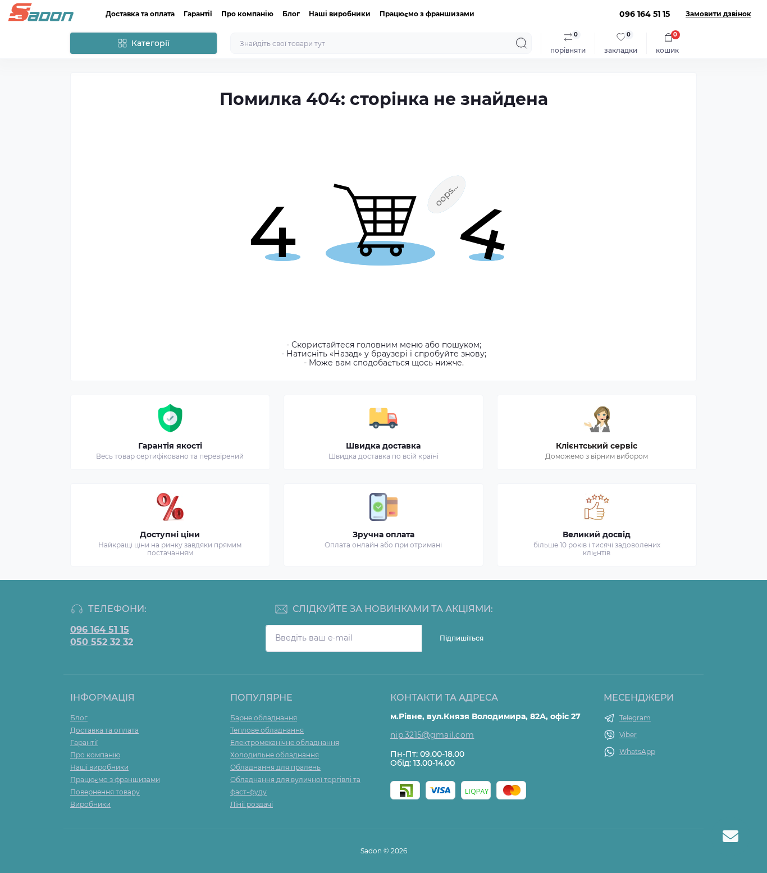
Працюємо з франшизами (427, 14)
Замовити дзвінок (718, 14)
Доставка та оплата (140, 14)
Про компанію (247, 14)
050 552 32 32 (101, 642)
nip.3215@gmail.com (432, 735)
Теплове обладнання (267, 730)
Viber (628, 734)
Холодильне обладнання (274, 755)
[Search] (522, 43)
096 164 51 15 (99, 630)
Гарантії (198, 14)
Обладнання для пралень (275, 767)
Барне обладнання (263, 718)
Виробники (90, 804)
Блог (291, 14)
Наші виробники (340, 14)
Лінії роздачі (251, 804)
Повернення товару (105, 792)
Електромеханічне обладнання (284, 742)
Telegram (635, 718)
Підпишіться (461, 638)
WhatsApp (637, 751)
